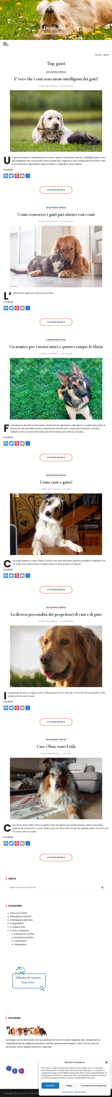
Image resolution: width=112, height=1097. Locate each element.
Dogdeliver (56, 27)
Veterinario (20, 940)
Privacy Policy (80, 1092)
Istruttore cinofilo (23, 937)
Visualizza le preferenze (93, 1085)
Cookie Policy (67, 1092)
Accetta (50, 1085)
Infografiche (16, 923)
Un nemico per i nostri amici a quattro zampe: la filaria (56, 346)
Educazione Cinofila (56, 72)
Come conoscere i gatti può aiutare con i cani (56, 214)
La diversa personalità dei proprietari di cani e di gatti (56, 614)
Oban (69, 753)
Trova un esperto (19, 930)
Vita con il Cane (18, 913)
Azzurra (68, 353)
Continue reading (56, 190)
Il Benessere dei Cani (56, 340)
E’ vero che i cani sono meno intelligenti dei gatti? (56, 78)
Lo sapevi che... (18, 927)
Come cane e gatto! (56, 482)
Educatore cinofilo (24, 934)
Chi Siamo (14, 1018)
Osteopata (20, 944)
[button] (106, 1062)
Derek (69, 489)
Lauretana (68, 86)
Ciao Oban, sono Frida (56, 746)
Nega (69, 1085)
